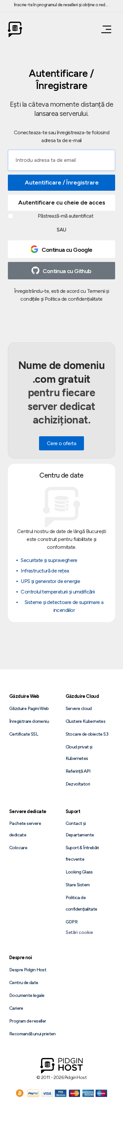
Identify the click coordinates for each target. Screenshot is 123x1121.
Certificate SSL (23, 734)
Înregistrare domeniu (29, 721)
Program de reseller (27, 1021)
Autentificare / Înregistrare (62, 182)
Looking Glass (79, 872)
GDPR (72, 922)
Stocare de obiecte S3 (87, 734)
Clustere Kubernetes (86, 721)
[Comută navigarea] (104, 29)
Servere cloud (79, 708)
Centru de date (23, 982)
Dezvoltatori (78, 784)
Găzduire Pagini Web (29, 708)
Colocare (18, 848)
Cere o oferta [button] (61, 443)
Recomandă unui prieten (32, 1034)
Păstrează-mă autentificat (65, 216)
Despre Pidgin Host (27, 970)
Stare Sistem (78, 885)
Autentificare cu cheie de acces (61, 202)
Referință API (78, 771)
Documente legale (26, 995)
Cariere (16, 1008)
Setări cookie (79, 932)
